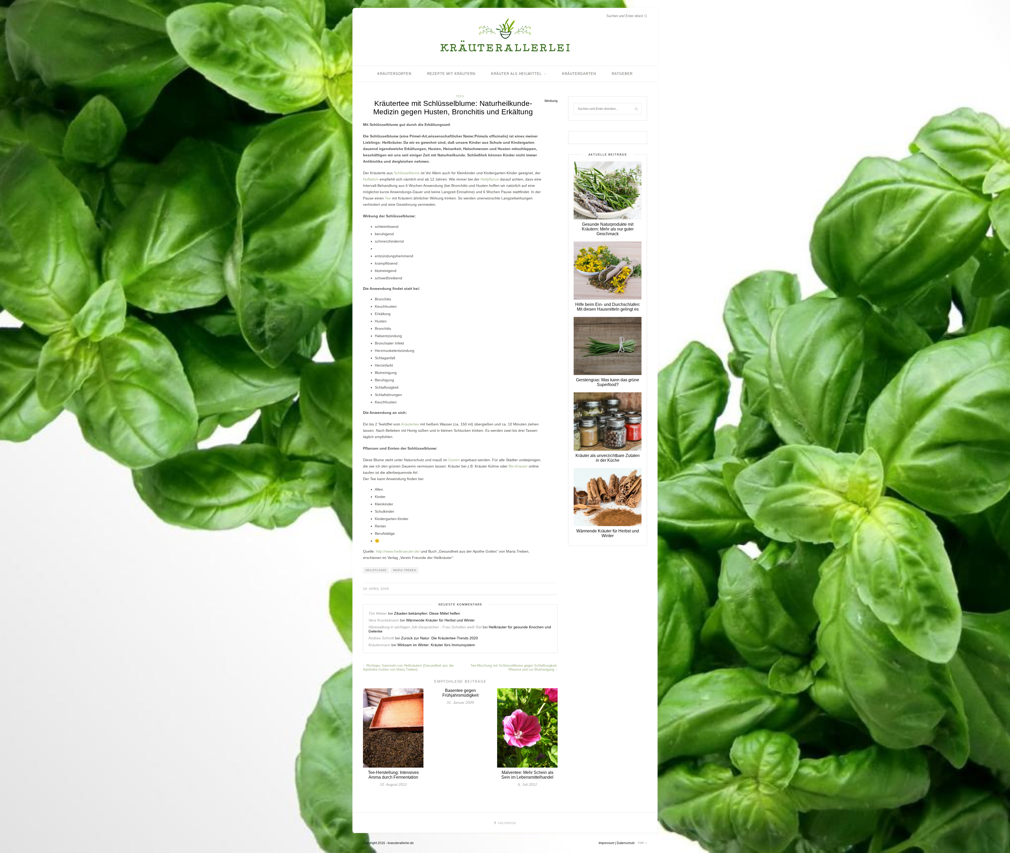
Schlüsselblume (407, 173)
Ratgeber (622, 74)
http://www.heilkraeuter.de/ (398, 551)
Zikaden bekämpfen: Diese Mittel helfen (427, 613)
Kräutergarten (579, 74)
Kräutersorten (394, 74)
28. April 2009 (376, 589)
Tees (460, 96)
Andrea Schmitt (381, 638)
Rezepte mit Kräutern (451, 74)
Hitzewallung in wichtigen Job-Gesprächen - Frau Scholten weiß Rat (425, 627)
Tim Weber (377, 613)
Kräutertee (410, 424)
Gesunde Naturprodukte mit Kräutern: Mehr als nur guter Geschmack (608, 229)
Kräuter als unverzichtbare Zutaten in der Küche (607, 458)
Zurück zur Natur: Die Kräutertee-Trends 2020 (439, 638)
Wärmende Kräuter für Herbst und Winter (440, 620)
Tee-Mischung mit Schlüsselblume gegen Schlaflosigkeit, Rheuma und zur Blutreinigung (514, 667)
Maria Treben (404, 570)
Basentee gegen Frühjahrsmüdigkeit (460, 692)
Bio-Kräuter (518, 466)
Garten (454, 460)
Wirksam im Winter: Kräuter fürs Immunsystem (436, 645)
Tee (388, 198)
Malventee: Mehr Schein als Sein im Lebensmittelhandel (527, 774)
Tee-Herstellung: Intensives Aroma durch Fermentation (393, 774)
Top (641, 842)
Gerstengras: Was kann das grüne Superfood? (607, 382)
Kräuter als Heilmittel (516, 74)
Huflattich (370, 179)
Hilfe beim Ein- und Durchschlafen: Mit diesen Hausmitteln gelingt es (607, 306)
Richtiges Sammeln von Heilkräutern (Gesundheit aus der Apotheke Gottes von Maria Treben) (408, 667)
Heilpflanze (490, 179)
